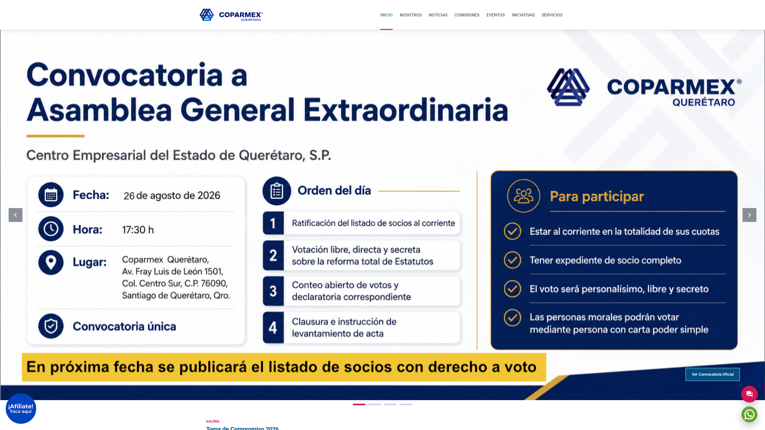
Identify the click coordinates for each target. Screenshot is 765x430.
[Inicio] (231, 15)
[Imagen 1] (359, 404)
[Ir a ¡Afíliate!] (20, 408)
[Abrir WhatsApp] (749, 414)
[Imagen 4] (406, 404)
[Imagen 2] (374, 404)
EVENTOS (495, 15)
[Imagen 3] (390, 404)
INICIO (386, 15)
